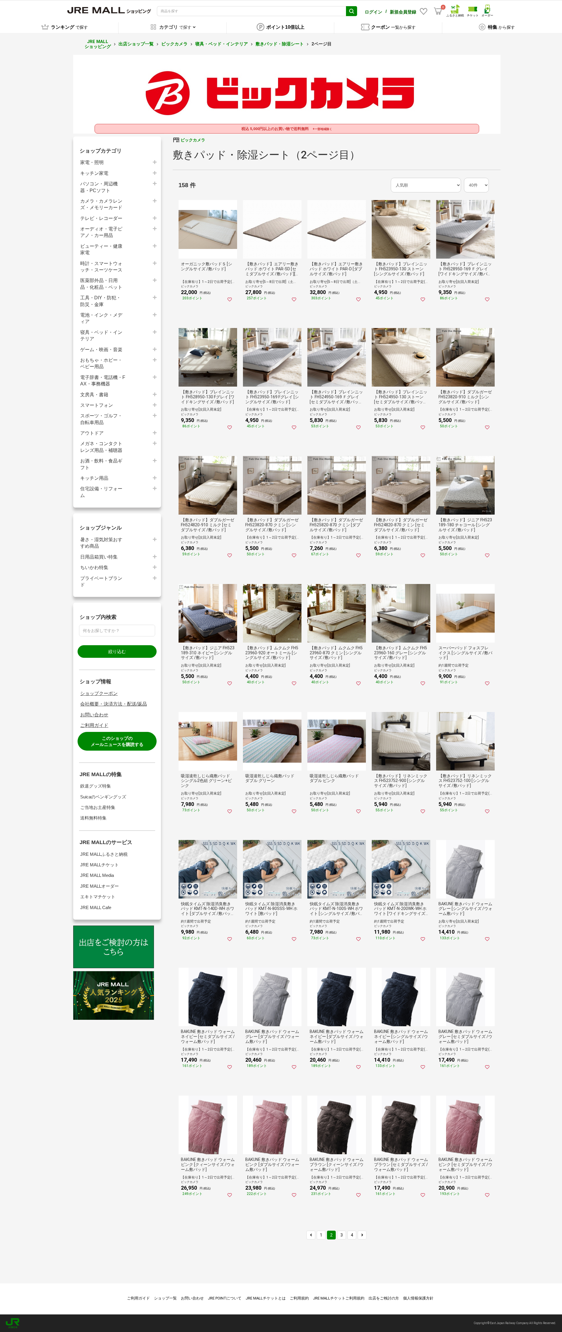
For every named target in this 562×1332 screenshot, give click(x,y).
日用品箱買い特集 (99, 556)
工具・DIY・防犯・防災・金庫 (100, 301)
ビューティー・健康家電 (101, 249)
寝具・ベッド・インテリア (221, 44)
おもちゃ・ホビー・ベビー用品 (101, 363)
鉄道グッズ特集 (95, 785)
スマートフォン (96, 405)
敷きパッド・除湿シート (280, 44)
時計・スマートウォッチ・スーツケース (101, 266)
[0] (438, 11)
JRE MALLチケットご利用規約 (338, 1298)
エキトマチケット (97, 896)
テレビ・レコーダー (101, 218)
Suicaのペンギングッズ (103, 796)
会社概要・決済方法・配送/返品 (113, 703)
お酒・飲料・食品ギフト (101, 464)
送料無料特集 (93, 817)
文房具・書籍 (94, 394)
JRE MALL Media (97, 875)
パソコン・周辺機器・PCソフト (99, 187)
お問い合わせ (94, 714)
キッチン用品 (94, 478)
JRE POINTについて (224, 1298)
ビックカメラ (174, 44)
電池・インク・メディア (101, 318)
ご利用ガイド (94, 725)
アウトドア (92, 433)
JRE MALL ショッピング (98, 44)
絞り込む (117, 651)
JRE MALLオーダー (99, 886)
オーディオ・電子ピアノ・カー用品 (101, 232)
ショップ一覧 (165, 1298)
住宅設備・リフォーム (101, 492)
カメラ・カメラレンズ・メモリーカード (101, 204)
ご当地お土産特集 (97, 807)
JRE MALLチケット (99, 864)
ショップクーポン (99, 693)
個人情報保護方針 (418, 1298)
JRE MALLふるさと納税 (104, 854)
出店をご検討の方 (384, 1298)
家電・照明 (92, 162)
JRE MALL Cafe (95, 907)
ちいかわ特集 (94, 567)
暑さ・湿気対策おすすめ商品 (101, 543)
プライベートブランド (101, 581)
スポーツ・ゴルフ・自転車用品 (101, 419)
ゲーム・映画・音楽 (101, 349)
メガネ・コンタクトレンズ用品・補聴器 (101, 446)
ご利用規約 (299, 1298)
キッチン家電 (94, 173)
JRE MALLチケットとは (266, 1298)
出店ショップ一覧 (136, 44)
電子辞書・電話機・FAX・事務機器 (102, 380)
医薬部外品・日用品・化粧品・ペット (101, 283)
